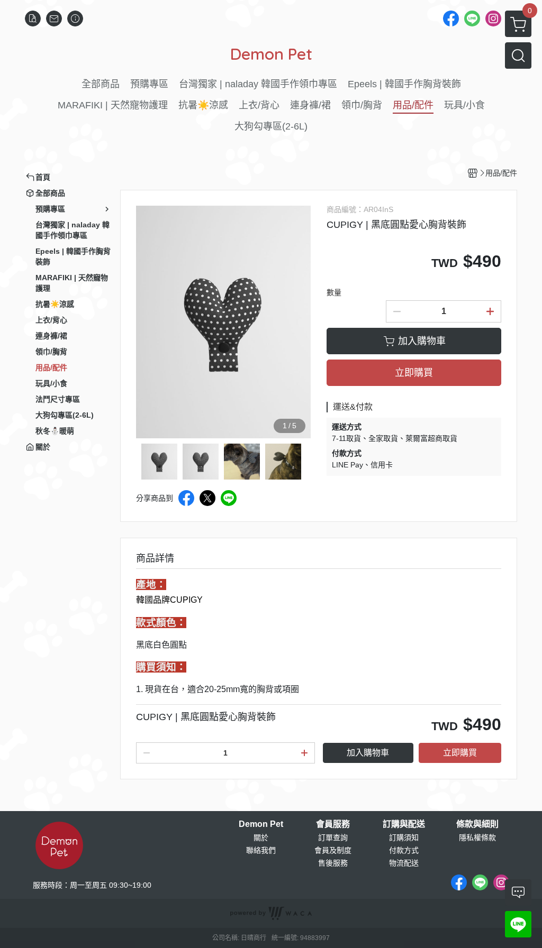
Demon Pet (261, 824)
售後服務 (333, 863)
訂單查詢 (333, 837)
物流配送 (404, 863)
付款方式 (404, 850)
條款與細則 (477, 824)
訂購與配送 (404, 824)
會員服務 (333, 824)
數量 (334, 292)
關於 (261, 837)
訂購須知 (404, 837)
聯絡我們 (261, 850)
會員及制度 (332, 850)
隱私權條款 (477, 837)
